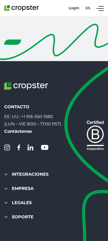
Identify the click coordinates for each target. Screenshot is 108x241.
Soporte (23, 216)
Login (74, 8)
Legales (22, 202)
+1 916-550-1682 (37, 116)
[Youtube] (44, 147)
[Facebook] (18, 147)
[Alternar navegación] (100, 8)
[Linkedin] (30, 147)
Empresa (23, 188)
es (88, 8)
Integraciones (30, 174)
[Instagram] (7, 147)
